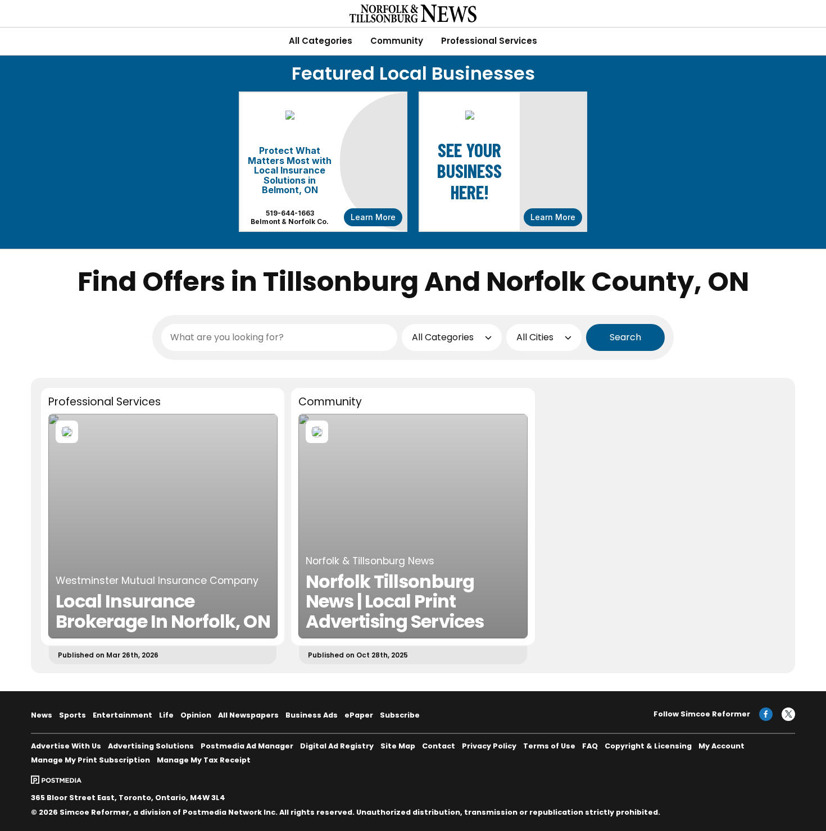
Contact (438, 746)
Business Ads (311, 715)
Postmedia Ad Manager (247, 746)
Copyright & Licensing (648, 746)
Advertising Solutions (151, 746)
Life (166, 715)
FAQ (590, 746)
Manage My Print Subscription (90, 760)
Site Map (397, 746)
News (41, 715)
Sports (72, 715)
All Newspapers (248, 715)
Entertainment (122, 715)
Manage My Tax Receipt (204, 760)
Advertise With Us (66, 746)
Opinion (195, 715)
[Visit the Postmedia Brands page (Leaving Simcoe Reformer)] (56, 779)
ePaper (358, 715)
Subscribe (400, 715)
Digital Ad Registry (337, 746)
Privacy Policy (489, 746)
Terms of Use (549, 746)
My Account (721, 746)
